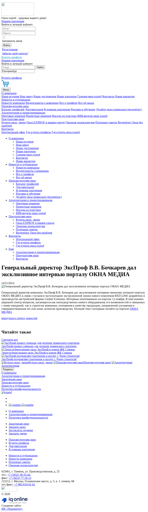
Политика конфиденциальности (21, 389)
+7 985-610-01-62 (24, 484)
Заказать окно (17, 427)
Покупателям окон (12, 119)
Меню (6, 89)
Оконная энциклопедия (80, 122)
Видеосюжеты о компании (42, 102)
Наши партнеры (67, 96)
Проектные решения (38, 115)
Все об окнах (86, 102)
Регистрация (10, 49)
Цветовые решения (13, 115)
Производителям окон (15, 106)
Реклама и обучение (83, 109)
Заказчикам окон (11, 379)
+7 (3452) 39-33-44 (19, 474)
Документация (34, 109)
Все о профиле (68, 102)
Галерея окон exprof (89, 96)
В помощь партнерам (57, 109)
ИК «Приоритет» (12, 508)
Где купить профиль (38, 132)
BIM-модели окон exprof (92, 115)
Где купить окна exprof (66, 132)
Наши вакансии (125, 96)
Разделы (8, 369)
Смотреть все (9, 339)
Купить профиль (19, 442)
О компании (9, 93)
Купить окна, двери (13, 122)
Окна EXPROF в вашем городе (45, 122)
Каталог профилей (12, 109)
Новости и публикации (15, 99)
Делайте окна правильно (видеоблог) (119, 109)
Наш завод (26, 96)
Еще (11, 248)
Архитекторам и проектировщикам (23, 112)
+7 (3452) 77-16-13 (20, 477)
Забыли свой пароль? (15, 53)
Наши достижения (44, 96)
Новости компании (13, 102)
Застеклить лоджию (21, 430)
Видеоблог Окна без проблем (34, 232)
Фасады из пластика (64, 115)
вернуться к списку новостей (19, 318)
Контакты (108, 96)
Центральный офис (13, 132)
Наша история (10, 96)
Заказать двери (18, 433)
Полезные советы (106, 122)
